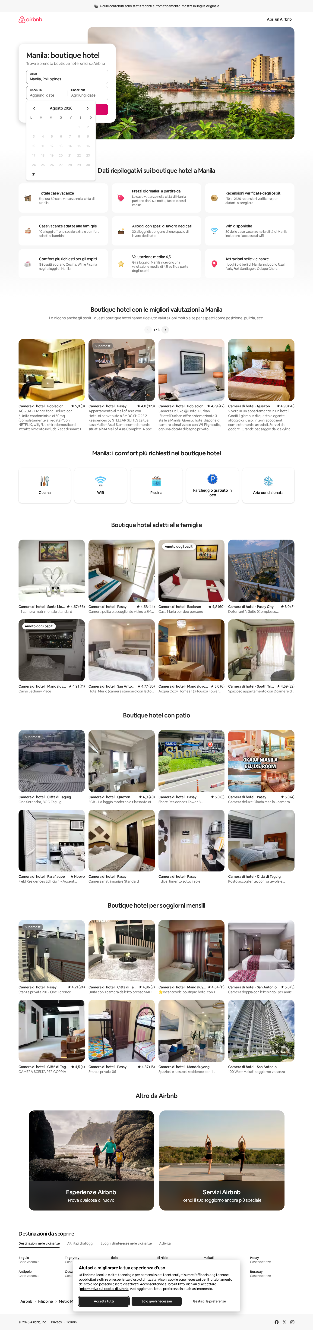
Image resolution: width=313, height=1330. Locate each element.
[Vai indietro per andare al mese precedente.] (34, 108)
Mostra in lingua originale (200, 6)
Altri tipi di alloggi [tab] (80, 1243)
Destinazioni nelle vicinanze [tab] (39, 1243)
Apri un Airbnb (279, 19)
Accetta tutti (104, 1301)
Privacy (56, 1322)
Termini (71, 1322)
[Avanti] (165, 329)
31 (33, 174)
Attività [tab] (165, 1243)
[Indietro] (148, 329)
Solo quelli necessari (156, 1301)
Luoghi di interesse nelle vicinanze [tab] (126, 1243)
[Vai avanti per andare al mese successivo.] (87, 108)
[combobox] (67, 79)
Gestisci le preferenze (209, 1301)
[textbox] (46, 95)
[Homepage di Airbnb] (30, 19)
